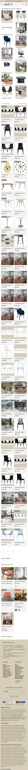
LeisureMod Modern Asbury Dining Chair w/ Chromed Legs (7, 524)
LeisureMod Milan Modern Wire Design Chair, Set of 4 (20, 358)
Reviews (5, 677)
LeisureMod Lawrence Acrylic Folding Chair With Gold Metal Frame (20, 285)
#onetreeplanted (19, 647)
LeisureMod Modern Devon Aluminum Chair (20, 432)
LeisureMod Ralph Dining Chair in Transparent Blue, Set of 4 (20, 524)
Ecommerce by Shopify (19, 704)
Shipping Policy (19, 667)
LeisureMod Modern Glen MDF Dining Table (20, 230)
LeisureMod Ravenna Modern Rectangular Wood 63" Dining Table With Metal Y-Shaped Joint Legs (7, 193)
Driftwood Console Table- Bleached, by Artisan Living (7, 626)
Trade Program (7, 671)
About (4, 665)
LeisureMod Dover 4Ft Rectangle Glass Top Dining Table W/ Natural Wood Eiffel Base (20, 193)
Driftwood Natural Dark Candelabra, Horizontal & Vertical (20, 603)
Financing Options (18, 673)
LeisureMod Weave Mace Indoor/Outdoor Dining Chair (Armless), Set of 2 (7, 487)
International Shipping (18, 669)
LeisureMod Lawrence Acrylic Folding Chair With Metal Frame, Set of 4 (7, 303)
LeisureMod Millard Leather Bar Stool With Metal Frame (20, 248)
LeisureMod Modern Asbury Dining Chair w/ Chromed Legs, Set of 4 (7, 505)
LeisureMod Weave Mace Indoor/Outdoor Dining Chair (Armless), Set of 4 (20, 469)
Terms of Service (7, 674)
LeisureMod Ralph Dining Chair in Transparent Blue (19, 542)
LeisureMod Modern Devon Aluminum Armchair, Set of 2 (20, 395)
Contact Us (6, 670)
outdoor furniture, (18, 714)
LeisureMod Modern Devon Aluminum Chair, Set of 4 (20, 413)
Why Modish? (7, 666)
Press (4, 667)
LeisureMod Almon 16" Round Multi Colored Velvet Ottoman (7, 248)
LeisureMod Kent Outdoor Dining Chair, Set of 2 (7, 156)
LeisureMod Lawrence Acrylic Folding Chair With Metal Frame (7, 321)
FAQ (16, 665)
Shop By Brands (19, 675)
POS (13, 704)
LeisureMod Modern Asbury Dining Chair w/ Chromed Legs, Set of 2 (20, 505)
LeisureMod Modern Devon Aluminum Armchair (7, 413)
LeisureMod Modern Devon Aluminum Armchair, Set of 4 (7, 395)
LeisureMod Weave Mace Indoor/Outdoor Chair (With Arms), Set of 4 (7, 450)
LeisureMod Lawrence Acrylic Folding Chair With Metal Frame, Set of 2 (20, 303)
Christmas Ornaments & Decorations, (10, 717)
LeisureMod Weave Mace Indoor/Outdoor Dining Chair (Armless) (20, 487)
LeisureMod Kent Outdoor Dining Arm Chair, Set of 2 (20, 119)
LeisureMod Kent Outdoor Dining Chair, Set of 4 (20, 138)
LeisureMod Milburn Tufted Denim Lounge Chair (20, 321)
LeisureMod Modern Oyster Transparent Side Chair (7, 358)
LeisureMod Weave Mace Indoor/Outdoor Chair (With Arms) (7, 469)
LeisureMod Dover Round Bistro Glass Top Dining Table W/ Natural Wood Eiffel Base (20, 211)
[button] (2, 4)
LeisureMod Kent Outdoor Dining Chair (20, 156)
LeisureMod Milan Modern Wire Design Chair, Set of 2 (7, 377)
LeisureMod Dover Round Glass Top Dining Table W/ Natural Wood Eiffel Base (7, 211)
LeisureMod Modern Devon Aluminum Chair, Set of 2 (7, 432)
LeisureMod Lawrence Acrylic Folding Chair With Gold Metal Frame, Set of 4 (20, 266)
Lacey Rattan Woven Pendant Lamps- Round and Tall (20, 581)
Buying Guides (19, 677)
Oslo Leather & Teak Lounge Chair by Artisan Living (7, 581)
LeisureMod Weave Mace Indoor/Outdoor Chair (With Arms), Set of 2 (20, 450)
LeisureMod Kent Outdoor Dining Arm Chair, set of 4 (7, 119)
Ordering (17, 666)
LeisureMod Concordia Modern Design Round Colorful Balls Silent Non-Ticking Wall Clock (20, 174)
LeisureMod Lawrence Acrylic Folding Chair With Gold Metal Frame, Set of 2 (7, 285)
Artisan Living (7, 673)
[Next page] (24, 551)
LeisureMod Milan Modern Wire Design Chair (20, 377)
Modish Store (10, 704)
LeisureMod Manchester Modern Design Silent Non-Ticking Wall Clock (7, 174)
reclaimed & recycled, (16, 715)
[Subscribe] (23, 691)
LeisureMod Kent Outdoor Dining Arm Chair (7, 138)
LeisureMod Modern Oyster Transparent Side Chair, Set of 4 (7, 340)
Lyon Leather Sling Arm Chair (6, 603)
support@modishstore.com (13, 656)
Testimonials (6, 669)
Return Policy (19, 671)
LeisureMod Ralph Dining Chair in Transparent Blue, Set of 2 (7, 542)
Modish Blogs (19, 678)
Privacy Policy (7, 675)
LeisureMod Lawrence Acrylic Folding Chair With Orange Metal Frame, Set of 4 (7, 266)
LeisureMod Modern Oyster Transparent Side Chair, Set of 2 (20, 340)
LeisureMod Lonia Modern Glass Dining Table (7, 230)
